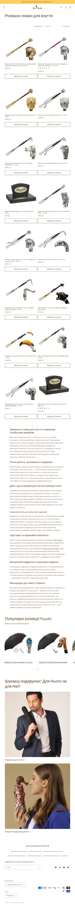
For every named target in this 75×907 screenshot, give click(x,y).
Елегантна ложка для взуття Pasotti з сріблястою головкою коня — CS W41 (20, 260)
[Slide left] (33, 669)
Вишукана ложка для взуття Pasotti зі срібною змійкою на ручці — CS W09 (19, 308)
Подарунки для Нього (14, 760)
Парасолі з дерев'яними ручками (53, 662)
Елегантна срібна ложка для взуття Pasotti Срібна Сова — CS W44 (53, 212)
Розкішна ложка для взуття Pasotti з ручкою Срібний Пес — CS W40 (18, 164)
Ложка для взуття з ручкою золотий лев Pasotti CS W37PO (20, 116)
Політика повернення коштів (53, 851)
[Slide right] (42, 669)
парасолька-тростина (50, 549)
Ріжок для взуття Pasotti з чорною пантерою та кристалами (52, 308)
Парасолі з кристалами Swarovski (18, 662)
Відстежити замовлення (19, 851)
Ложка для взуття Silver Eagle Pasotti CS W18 (51, 259)
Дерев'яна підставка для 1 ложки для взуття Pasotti (19, 212)
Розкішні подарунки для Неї (17, 832)
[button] (4, 7)
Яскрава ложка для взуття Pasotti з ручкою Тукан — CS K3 (20, 356)
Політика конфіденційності (17, 856)
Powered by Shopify (19, 902)
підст (55, 540)
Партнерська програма (51, 856)
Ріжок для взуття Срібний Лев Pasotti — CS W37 (52, 115)
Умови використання (35, 856)
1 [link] (32, 426)
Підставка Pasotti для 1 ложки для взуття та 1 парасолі (52, 405)
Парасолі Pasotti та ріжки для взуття (17, 623)
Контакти (64, 856)
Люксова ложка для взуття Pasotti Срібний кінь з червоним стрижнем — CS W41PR (53, 64)
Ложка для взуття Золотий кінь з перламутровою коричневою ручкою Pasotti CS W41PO (20, 64)
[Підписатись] (38, 867)
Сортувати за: (38, 26)
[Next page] (43, 426)
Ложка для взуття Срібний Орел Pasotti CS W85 (52, 163)
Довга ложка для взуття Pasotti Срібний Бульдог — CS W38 (54, 356)
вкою (60, 540)
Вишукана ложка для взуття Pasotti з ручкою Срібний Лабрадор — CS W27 (19, 405)
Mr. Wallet (11, 902)
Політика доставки (35, 851)
